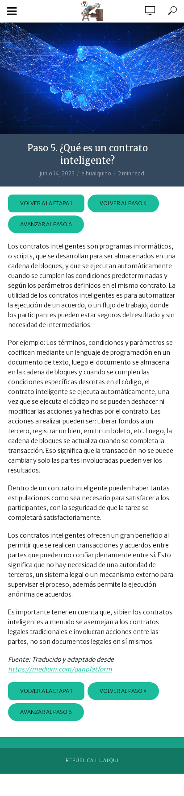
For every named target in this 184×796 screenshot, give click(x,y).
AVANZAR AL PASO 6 (46, 224)
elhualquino (96, 173)
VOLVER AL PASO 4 (123, 203)
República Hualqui (92, 760)
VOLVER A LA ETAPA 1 (46, 203)
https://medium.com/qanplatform (60, 669)
